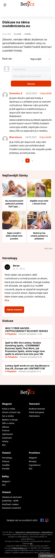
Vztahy (5, 441)
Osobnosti (7, 437)
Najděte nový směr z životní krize (39, 202)
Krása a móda (8, 408)
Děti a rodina (8, 423)
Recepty (32, 461)
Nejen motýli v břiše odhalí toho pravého (14, 236)
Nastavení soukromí (11, 508)
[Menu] (4, 5)
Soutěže (6, 465)
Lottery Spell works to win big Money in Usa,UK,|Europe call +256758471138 (27, 367)
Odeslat (31, 84)
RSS (4, 445)
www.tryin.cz (20, 532)
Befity (5, 476)
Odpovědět (46, 93)
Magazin (6, 481)
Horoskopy (7, 457)
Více (7, 300)
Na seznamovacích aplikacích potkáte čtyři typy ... (14, 203)
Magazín (7, 403)
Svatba (28, 34)
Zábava (5, 427)
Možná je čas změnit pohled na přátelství (39, 236)
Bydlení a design (10, 419)
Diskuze (5, 461)
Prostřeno (34, 452)
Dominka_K (15, 93)
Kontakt (5, 468)
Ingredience (34, 465)
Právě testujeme (36, 412)
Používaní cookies (10, 504)
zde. (31, 543)
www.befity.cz (47, 532)
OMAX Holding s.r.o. (19, 548)
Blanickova (15, 137)
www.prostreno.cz (33, 532)
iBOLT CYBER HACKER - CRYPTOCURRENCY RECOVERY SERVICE (26, 330)
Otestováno (34, 416)
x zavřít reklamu (46, 555)
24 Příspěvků (11, 357)
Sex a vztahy (8, 416)
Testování (34, 403)
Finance (5, 430)
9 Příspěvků (10, 334)
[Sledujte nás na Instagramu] (46, 520)
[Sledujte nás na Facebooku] (41, 520)
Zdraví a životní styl (11, 412)
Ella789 (17, 34)
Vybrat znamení (14, 309)
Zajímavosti (7, 434)
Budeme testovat (37, 408)
